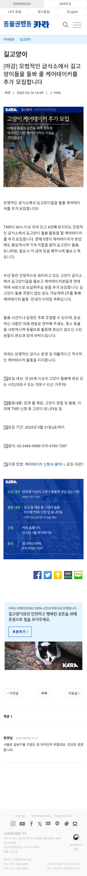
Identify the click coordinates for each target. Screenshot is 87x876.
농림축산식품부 (76, 847)
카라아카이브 (22, 3)
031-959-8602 (20, 868)
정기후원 (44, 11)
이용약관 (20, 816)
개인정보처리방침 (41, 816)
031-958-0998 (19, 864)
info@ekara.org (21, 859)
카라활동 (9, 39)
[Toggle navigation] (77, 25)
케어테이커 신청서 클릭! (43, 464)
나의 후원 (14, 11)
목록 (44, 693)
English (72, 11)
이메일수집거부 (63, 816)
